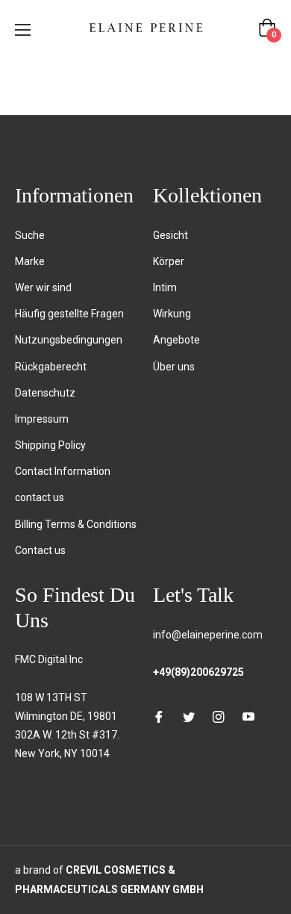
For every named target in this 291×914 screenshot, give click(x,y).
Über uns (174, 367)
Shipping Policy (50, 445)
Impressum (42, 419)
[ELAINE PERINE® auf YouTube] (248, 716)
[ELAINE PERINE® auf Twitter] (189, 716)
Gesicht (170, 235)
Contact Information (62, 471)
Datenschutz (45, 393)
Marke (30, 261)
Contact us (40, 550)
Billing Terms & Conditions (76, 524)
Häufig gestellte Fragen (69, 314)
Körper (168, 261)
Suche (30, 235)
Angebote (176, 340)
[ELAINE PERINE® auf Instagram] (219, 716)
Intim (165, 287)
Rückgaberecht (51, 367)
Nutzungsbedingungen (68, 340)
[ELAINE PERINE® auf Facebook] (159, 716)
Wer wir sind (43, 287)
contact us (39, 497)
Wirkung (172, 314)
